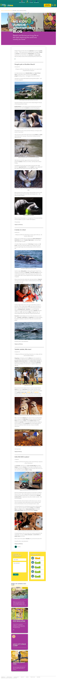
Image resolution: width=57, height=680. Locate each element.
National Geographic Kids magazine (19, 619)
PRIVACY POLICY (9, 677)
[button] (52, 5)
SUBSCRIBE (38, 677)
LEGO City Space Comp (19, 645)
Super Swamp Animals (18, 598)
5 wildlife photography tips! (19, 662)
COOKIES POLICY (16, 677)
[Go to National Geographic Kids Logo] (3, 5)
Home (2, 10)
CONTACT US (3, 677)
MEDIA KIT (22, 677)
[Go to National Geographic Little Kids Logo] (10, 5)
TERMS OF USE (33, 677)
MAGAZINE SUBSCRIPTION (47, 5)
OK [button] (15, 574)
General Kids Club (8, 10)
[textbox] (19, 559)
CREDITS (27, 677)
